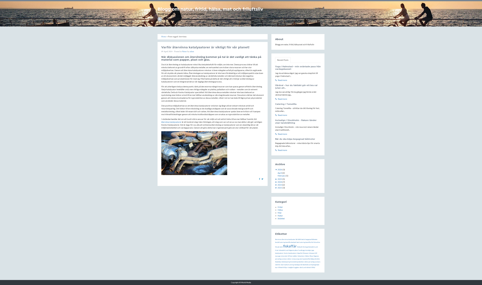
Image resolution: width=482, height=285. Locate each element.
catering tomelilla (305, 242)
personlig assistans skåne (283, 259)
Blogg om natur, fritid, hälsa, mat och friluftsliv (210, 9)
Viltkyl (313, 267)
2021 (280, 187)
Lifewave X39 (313, 253)
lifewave (305, 253)
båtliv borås (301, 239)
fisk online (317, 242)
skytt (282, 264)
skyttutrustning (289, 264)
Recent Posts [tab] (282, 60)
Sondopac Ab (298, 264)
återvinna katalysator (288, 239)
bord (298, 242)
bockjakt (293, 242)
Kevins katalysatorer (290, 253)
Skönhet (281, 218)
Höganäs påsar (293, 250)
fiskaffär (290, 246)
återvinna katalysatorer (171, 122)
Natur (184, 51)
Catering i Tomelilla (285, 104)
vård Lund (303, 267)
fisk (312, 242)
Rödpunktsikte (315, 259)
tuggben (296, 267)
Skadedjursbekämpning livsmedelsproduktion (289, 262)
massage (278, 256)
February (281, 175)
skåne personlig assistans (312, 262)
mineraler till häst (286, 256)
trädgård (290, 267)
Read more (282, 80)
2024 (280, 182)
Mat (279, 212)
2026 (280, 169)
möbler (295, 256)
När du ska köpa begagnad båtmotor (295, 139)
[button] (323, 8)
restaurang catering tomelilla (301, 259)
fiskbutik (300, 247)
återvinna (278, 239)
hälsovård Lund (283, 250)
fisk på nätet (279, 247)
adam (192, 51)
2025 (280, 179)
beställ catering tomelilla (283, 242)
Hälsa (280, 210)
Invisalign (308, 250)
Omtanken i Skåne (303, 256)
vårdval (308, 267)
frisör (277, 250)
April (280, 173)
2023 (280, 185)
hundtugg (301, 250)
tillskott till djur (283, 267)
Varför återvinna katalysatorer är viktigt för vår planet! (205, 47)
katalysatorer (279, 253)
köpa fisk (300, 253)
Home (316, 8)
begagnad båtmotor (311, 239)
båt (297, 239)
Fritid (280, 207)
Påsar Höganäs (314, 256)
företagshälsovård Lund (310, 247)
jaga (312, 250)
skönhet (277, 264)
